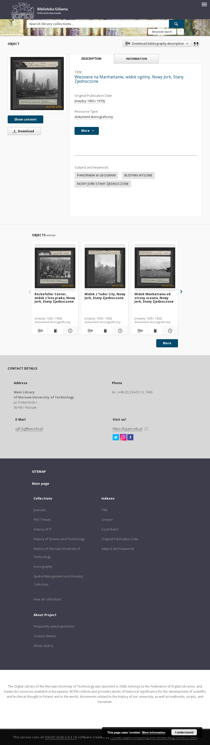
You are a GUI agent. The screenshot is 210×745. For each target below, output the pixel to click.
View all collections (47, 599)
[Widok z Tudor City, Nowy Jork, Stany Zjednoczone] (105, 267)
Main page (40, 483)
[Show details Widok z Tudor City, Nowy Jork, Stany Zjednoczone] (119, 330)
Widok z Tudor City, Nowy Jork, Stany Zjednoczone (105, 296)
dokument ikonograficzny (94, 117)
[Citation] (196, 43)
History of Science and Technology (59, 539)
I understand (184, 732)
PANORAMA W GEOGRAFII (96, 175)
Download (25, 131)
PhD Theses (42, 519)
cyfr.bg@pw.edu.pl (29, 429)
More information (153, 732)
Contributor (110, 529)
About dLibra (43, 646)
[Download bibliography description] (39, 330)
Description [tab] (91, 59)
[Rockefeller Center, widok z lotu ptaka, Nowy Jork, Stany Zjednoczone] (55, 267)
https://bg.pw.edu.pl (127, 429)
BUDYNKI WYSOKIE (138, 175)
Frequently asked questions (54, 626)
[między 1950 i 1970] (90, 101)
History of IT (43, 529)
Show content (25, 119)
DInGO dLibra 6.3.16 (61, 737)
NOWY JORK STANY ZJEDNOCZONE (103, 184)
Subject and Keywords (117, 549)
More (167, 343)
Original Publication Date (119, 539)
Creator (107, 519)
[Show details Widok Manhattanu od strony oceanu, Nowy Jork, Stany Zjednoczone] (169, 330)
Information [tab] (136, 59)
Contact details (45, 636)
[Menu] (204, 4)
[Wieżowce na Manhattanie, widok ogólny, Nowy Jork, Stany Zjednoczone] (37, 83)
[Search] (176, 24)
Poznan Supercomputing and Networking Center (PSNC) (153, 737)
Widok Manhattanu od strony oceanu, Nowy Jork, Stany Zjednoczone (154, 297)
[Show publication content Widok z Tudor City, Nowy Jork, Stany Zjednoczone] (104, 330)
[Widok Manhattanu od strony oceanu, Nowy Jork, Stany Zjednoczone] (155, 267)
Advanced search (162, 31)
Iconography (43, 566)
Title (104, 510)
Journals (40, 510)
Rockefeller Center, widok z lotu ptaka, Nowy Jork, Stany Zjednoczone (55, 297)
